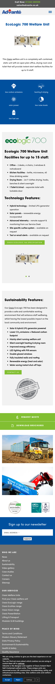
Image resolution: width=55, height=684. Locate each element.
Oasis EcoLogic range (12, 602)
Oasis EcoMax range (11, 606)
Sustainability (8, 564)
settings (21, 663)
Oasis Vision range (10, 609)
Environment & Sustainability (15, 644)
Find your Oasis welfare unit (15, 598)
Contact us (13, 372)
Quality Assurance (10, 651)
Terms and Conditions (12, 633)
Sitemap (6, 582)
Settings (29, 680)
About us (6, 560)
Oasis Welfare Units (11, 595)
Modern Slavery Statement (14, 636)
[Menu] (50, 12)
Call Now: (27, 2)
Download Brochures (30, 426)
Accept (7, 680)
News (4, 556)
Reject (18, 680)
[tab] (26, 276)
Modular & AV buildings (13, 620)
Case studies (8, 571)
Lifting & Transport (10, 617)
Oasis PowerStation (11, 613)
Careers (5, 578)
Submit (27, 538)
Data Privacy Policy (11, 640)
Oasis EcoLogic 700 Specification (24, 242)
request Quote (30, 417)
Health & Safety (9, 648)
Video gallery (8, 567)
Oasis (9, 59)
